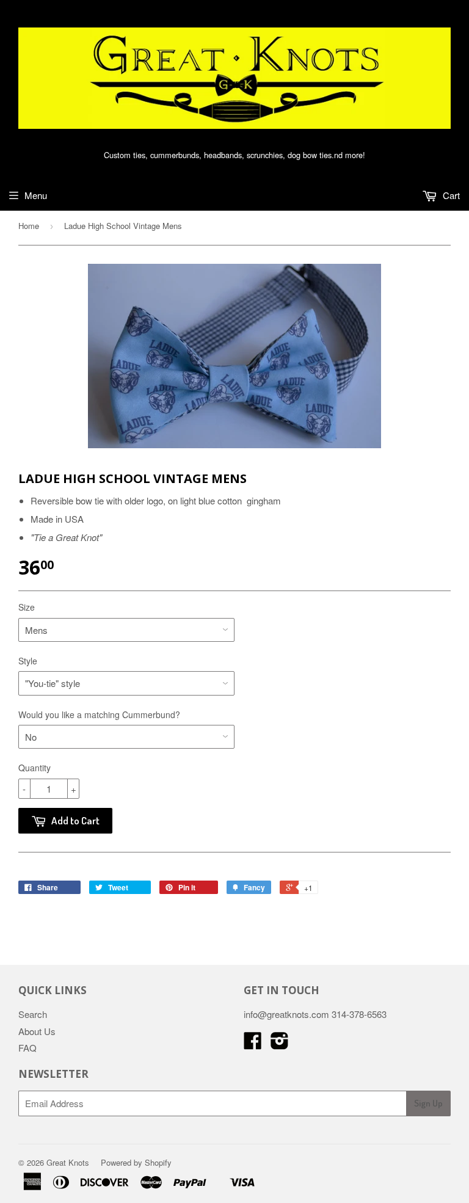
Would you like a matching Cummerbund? (99, 714)
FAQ (27, 1047)
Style (27, 661)
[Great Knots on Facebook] (253, 1044)
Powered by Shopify (136, 1162)
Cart (450, 195)
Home (28, 225)
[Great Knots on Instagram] (280, 1044)
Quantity (34, 767)
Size (26, 607)
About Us (37, 1031)
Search (32, 1014)
